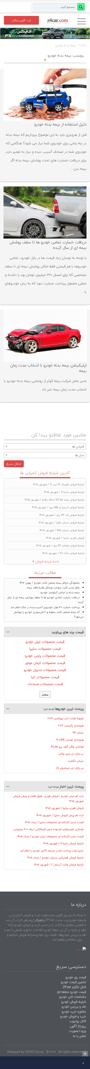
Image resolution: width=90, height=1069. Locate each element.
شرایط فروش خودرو (73, 1001)
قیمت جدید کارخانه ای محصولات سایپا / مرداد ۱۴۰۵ (54, 822)
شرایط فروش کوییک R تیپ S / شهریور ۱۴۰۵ (58, 484)
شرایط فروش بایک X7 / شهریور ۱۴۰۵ (63, 553)
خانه (83, 45)
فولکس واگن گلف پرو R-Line (67, 746)
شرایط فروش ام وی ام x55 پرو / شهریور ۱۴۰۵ (58, 507)
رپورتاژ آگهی (78, 1026)
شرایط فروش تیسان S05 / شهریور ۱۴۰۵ (62, 530)
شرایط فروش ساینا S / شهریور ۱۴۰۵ (64, 492)
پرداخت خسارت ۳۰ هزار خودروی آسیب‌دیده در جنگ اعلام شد (45, 607)
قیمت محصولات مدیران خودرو (45, 670)
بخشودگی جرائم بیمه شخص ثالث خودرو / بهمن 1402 (50, 583)
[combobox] (45, 446)
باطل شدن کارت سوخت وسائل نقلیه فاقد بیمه (53, 587)
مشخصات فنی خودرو (72, 996)
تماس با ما (79, 1036)
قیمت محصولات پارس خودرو (45, 655)
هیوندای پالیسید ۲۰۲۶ (71, 725)
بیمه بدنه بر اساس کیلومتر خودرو (60, 592)
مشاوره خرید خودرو (73, 1011)
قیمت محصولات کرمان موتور (45, 663)
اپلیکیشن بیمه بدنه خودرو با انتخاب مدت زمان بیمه (48, 368)
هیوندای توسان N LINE (70, 739)
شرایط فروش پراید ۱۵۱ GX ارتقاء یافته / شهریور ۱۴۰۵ (54, 499)
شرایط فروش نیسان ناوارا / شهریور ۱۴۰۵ (61, 522)
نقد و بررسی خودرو (74, 1006)
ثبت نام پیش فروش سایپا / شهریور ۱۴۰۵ (60, 815)
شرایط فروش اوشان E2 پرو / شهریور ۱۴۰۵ (60, 545)
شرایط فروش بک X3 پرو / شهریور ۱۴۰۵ (61, 515)
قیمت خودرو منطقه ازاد (71, 992)
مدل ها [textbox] (79, 455)
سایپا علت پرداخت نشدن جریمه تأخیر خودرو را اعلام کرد (52, 850)
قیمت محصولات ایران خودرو (45, 641)
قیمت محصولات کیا (45, 677)
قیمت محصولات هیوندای (45, 684)
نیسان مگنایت (76, 761)
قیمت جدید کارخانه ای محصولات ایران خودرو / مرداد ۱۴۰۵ (50, 836)
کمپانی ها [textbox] (78, 446)
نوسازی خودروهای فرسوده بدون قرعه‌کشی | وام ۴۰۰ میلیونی (49, 829)
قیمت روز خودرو (76, 977)
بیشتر (45, 694)
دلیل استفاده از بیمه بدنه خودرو (60, 124)
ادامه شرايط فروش (47, 561)
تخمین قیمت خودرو (73, 982)
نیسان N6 (78, 732)
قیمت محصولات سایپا (45, 648)
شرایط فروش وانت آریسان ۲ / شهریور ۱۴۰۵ (59, 864)
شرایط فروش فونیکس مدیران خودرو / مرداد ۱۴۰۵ (55, 857)
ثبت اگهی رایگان (21, 20)
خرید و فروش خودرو (72, 1016)
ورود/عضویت (77, 1031)
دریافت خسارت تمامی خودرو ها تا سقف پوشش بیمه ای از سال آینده (48, 245)
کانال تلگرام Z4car (74, 987)
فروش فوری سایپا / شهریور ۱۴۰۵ (65, 538)
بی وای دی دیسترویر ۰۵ (70, 768)
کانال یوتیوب (77, 1021)
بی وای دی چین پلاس (71, 753)
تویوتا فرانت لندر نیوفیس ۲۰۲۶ (66, 718)
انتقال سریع (13, 463)
